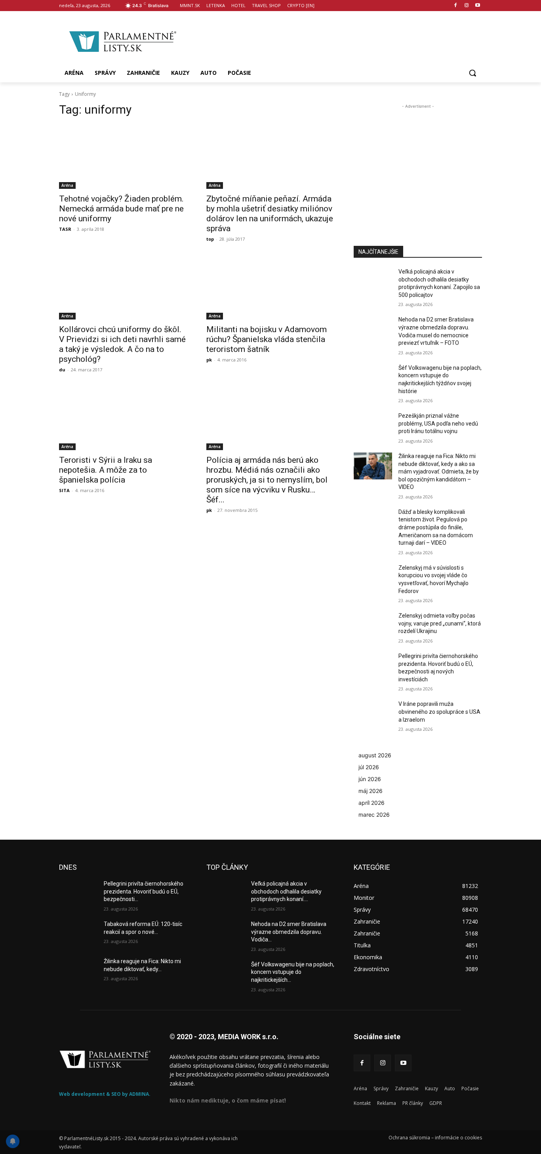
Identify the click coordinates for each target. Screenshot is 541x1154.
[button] (472, 72)
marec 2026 (374, 814)
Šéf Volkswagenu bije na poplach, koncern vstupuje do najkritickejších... (292, 972)
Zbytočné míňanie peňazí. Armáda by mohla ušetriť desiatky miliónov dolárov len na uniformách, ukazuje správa (269, 213)
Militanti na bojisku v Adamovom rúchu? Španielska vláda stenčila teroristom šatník (266, 339)
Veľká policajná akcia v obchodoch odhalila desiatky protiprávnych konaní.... (286, 891)
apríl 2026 (371, 802)
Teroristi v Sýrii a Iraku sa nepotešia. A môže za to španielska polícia (105, 470)
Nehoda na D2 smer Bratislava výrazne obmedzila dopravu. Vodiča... (288, 932)
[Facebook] (455, 5)
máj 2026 (370, 790)
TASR (65, 229)
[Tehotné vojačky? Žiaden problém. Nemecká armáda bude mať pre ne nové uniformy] (123, 157)
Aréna (67, 185)
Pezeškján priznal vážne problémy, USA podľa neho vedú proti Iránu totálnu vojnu (438, 423)
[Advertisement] (334, 40)
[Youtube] (477, 5)
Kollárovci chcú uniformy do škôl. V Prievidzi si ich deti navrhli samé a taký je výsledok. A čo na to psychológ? (122, 344)
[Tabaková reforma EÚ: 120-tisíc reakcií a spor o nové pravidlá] (78, 933)
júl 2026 (368, 767)
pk (209, 360)
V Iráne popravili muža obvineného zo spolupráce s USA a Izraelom (439, 711)
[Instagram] (466, 5)
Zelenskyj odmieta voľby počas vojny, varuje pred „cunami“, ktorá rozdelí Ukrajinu (439, 623)
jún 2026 (369, 779)
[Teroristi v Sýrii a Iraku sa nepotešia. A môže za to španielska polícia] (123, 418)
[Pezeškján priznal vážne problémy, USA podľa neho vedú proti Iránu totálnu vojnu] (373, 425)
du (62, 370)
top (210, 239)
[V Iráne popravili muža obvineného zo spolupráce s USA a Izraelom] (373, 713)
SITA (64, 490)
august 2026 (374, 755)
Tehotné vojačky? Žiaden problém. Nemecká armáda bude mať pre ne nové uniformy (121, 208)
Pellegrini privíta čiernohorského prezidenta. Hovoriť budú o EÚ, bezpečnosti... (143, 891)
